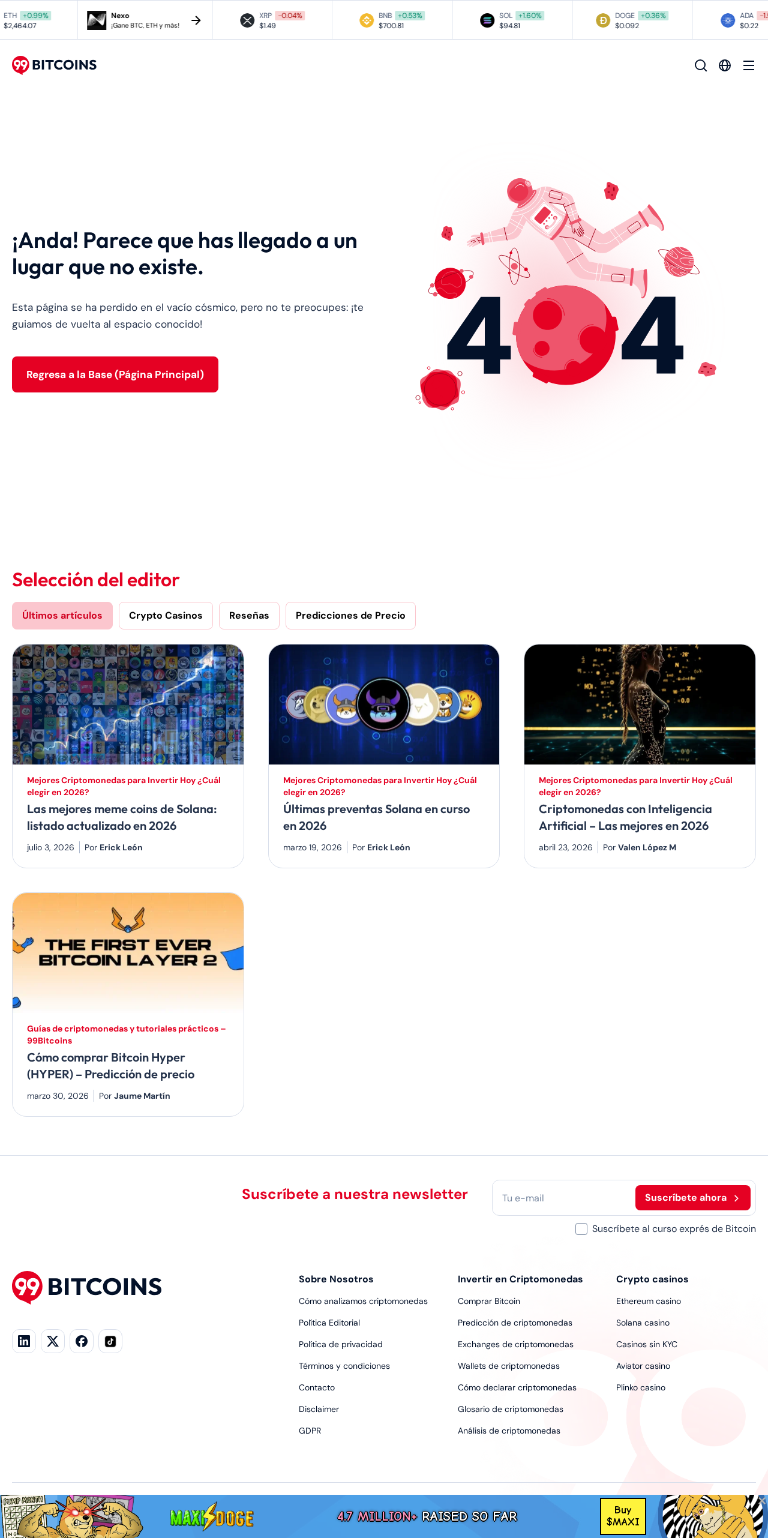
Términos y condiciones (344, 1365)
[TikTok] (110, 1341)
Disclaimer (319, 1409)
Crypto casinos (652, 1279)
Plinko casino (640, 1387)
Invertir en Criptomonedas (520, 1279)
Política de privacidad (341, 1344)
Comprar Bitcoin (489, 1301)
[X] (53, 1341)
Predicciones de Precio (351, 615)
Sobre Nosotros (336, 1279)
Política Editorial (329, 1322)
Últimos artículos (62, 615)
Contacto (317, 1387)
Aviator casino (643, 1365)
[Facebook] (82, 1341)
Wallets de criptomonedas (509, 1365)
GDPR (310, 1430)
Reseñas (249, 615)
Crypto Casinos (166, 615)
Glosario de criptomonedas (510, 1409)
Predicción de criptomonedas (515, 1322)
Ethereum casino (648, 1301)
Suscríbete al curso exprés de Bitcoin (674, 1228)
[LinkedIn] (24, 1341)
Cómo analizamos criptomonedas (363, 1301)
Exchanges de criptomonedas (516, 1344)
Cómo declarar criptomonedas (517, 1387)
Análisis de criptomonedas (509, 1430)
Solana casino (643, 1322)
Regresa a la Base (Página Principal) (115, 374)
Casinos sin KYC (646, 1344)
